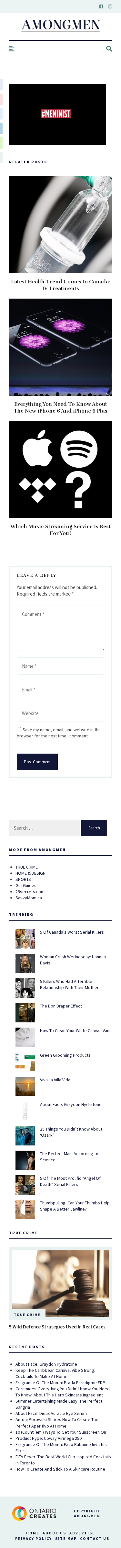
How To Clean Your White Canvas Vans (76, 1030)
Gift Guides (25, 885)
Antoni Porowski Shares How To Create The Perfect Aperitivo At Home (56, 1422)
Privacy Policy (33, 1538)
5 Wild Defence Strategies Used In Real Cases (57, 1327)
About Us (54, 1533)
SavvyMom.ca (28, 898)
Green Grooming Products (65, 1055)
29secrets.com (30, 891)
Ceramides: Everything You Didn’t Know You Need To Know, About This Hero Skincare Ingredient (62, 1392)
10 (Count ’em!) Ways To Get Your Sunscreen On (60, 1432)
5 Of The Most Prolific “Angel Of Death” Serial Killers (70, 1181)
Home (32, 1533)
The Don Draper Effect (61, 1006)
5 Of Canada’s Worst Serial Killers (72, 932)
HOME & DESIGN (30, 873)
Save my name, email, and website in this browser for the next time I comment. (59, 733)
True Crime (27, 1315)
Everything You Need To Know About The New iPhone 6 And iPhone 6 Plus (60, 407)
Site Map (66, 1538)
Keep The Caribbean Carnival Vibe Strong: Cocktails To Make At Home (55, 1373)
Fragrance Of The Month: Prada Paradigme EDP (60, 1382)
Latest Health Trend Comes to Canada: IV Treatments (60, 285)
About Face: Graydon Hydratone (71, 1104)
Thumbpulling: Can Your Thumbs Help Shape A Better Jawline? (75, 1206)
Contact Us (94, 1538)
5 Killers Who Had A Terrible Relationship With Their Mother (69, 984)
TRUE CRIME (26, 867)
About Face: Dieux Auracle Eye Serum (51, 1413)
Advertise (82, 1533)
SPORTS (23, 879)
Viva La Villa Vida (55, 1080)
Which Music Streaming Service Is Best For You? (60, 530)
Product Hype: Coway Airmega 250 (48, 1438)
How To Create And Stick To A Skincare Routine (60, 1469)
